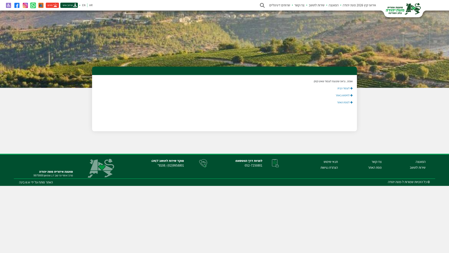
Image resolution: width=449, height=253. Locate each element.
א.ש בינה (24, 182)
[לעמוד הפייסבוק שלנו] (16, 5)
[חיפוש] (262, 5)
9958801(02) (175, 165)
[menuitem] (357, 5)
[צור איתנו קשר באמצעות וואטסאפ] (33, 5)
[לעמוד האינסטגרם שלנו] (25, 5)
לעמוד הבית (343, 88)
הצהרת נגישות (329, 167)
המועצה (334, 5)
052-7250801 (253, 165)
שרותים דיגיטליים (279, 5)
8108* (161, 165)
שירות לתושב (316, 5)
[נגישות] (8, 5)
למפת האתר (343, 102)
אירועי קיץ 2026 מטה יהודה (359, 5)
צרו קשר (299, 5)
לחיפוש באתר (343, 95)
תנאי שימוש (331, 161)
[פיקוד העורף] (40, 5)
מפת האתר (375, 167)
